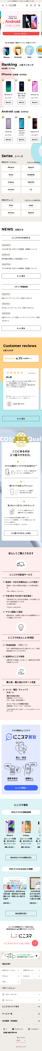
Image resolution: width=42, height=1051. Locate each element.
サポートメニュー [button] (9, 988)
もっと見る (21, 276)
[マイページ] (31, 5)
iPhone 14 (35, 95)
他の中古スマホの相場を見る (21, 858)
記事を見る (6, 903)
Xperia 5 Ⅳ (34, 132)
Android (26, 976)
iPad (4, 982)
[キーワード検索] (27, 5)
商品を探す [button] (6, 964)
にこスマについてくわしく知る (17, 943)
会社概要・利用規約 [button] (9, 1021)
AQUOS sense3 (22, 132)
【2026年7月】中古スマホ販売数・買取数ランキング (19, 249)
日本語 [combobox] (18, 1040)
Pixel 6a (8, 132)
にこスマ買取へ (21, 788)
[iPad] (29, 50)
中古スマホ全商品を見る (34, 162)
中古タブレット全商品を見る (32, 200)
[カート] (39, 5)
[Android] (18, 50)
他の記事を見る (21, 914)
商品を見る (8, 102)
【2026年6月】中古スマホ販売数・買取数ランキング (19, 268)
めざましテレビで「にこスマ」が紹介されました (18, 308)
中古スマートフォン (8, 970)
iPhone (5, 976)
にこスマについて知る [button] (10, 1007)
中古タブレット (28, 970)
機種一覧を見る (9, 847)
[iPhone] (6, 50)
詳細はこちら (23, 645)
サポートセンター (11, 994)
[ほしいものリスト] (35, 5)
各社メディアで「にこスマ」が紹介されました (17, 298)
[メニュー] (2, 5)
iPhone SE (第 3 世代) (22, 95)
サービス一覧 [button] (7, 1014)
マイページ (9, 1000)
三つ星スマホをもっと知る (21, 533)
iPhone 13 (8, 95)
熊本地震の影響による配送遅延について (15, 259)
